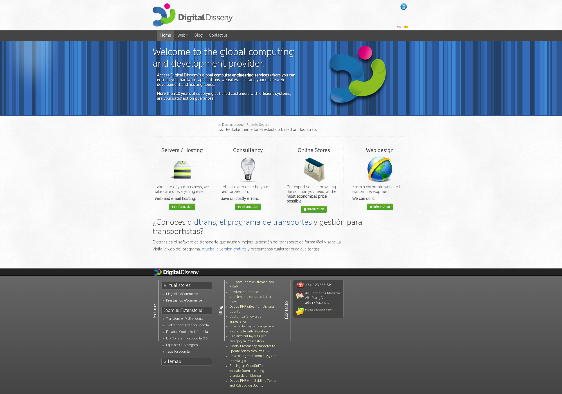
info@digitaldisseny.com (319, 310)
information (183, 206)
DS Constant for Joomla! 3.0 (187, 338)
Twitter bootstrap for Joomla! (187, 325)
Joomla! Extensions (183, 310)
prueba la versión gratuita (224, 249)
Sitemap (172, 361)
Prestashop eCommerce (184, 300)
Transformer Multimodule (185, 319)
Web (182, 35)
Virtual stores (177, 285)
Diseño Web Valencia (180, 272)
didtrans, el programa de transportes (249, 222)
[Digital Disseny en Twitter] (403, 6)
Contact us (218, 35)
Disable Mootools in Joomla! (187, 332)
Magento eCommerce (182, 294)
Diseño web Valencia (193, 15)
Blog (198, 35)
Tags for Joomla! (178, 351)
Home (165, 35)
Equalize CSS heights (182, 345)
